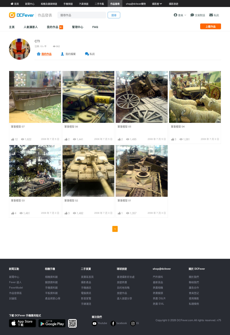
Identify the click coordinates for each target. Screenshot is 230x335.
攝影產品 (86, 282)
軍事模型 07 (18, 126)
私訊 (92, 54)
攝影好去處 (126, 277)
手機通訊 (86, 287)
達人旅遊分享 (124, 298)
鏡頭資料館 (51, 282)
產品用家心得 (52, 298)
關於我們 (194, 277)
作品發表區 (15, 293)
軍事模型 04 (178, 126)
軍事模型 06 (71, 126)
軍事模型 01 (124, 200)
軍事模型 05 (124, 126)
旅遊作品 (122, 293)
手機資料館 (51, 287)
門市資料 (158, 277)
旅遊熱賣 (122, 282)
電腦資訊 (86, 293)
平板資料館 (51, 293)
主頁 (12, 27)
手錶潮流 (86, 303)
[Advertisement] (115, 251)
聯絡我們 (194, 282)
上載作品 (211, 26)
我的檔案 (71, 54)
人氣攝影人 (31, 27)
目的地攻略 (123, 287)
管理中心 (78, 27)
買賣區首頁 (87, 277)
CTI (37, 41)
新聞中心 (14, 277)
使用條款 (194, 298)
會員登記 (194, 293)
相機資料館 (51, 277)
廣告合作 (194, 287)
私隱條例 (194, 303)
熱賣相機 (158, 287)
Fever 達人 (15, 282)
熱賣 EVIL (158, 303)
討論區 (13, 298)
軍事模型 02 (71, 200)
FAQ (95, 27)
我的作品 (54, 27)
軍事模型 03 (18, 200)
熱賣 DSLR (159, 298)
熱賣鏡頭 (158, 293)
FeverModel (16, 287)
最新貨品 (158, 282)
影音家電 (86, 298)
